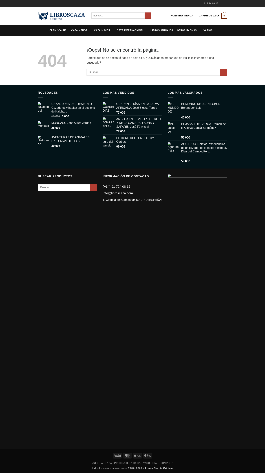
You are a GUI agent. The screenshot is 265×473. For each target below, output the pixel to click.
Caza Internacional (130, 30)
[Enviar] (148, 15)
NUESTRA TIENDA (182, 15)
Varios (208, 30)
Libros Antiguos (162, 30)
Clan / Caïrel (58, 30)
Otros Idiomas (187, 30)
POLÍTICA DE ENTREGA (127, 463)
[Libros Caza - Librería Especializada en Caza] (62, 16)
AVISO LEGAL (150, 463)
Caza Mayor (102, 30)
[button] (213, 15)
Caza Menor (79, 30)
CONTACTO (167, 463)
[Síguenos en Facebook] (222, 3)
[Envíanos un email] (225, 3)
